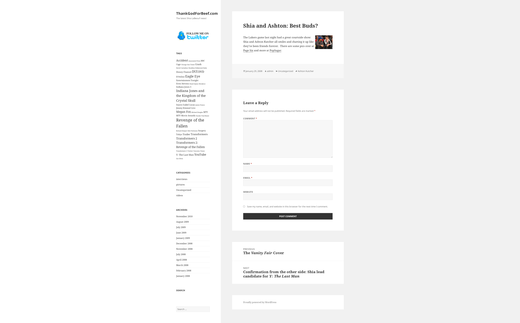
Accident (182, 60)
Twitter (190, 151)
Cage (178, 64)
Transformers (199, 134)
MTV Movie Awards (185, 115)
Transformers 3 (181, 151)
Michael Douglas (197, 112)
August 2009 (182, 221)
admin (270, 71)
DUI (195, 71)
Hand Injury (194, 84)
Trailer (186, 134)
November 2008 (184, 248)
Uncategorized (183, 190)
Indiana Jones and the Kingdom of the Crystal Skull (191, 96)
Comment (250, 118)
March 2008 (182, 265)
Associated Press (194, 61)
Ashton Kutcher (306, 71)
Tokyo (179, 134)
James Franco (200, 105)
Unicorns (196, 151)
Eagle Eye (192, 76)
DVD (201, 72)
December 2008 (184, 243)
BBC (203, 60)
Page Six (248, 50)
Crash (198, 64)
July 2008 (181, 254)
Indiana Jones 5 (183, 86)
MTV (205, 112)
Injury (179, 104)
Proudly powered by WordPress (259, 302)
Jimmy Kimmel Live (185, 108)
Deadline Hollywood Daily (197, 68)
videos (179, 195)
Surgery (202, 130)
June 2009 (181, 232)
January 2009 (183, 238)
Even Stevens (182, 83)
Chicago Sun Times (188, 65)
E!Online (180, 76)
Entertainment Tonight (187, 80)
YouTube (200, 154)
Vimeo (202, 151)
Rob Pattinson (193, 131)
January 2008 (183, 276)
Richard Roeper (181, 131)
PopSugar (275, 50)
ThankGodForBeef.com (197, 13)
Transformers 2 (186, 138)
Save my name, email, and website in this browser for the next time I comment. (287, 206)
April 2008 (181, 259)
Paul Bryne (205, 116)
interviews (181, 179)
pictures (180, 184)
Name (247, 163)
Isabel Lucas (189, 104)
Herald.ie (202, 84)
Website (248, 191)
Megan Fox (183, 112)
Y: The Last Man (185, 154)
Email (247, 177)
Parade (198, 116)
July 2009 (181, 227)
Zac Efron (179, 159)
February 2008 (183, 270)
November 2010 (184, 216)
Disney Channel (183, 72)
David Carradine (182, 68)
